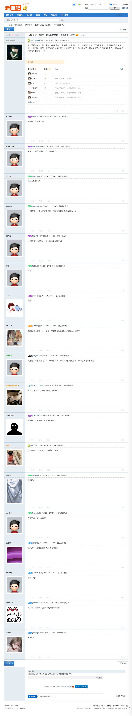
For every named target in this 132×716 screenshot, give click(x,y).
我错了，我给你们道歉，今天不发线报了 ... (49, 25)
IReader (34, 92)
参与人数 (32, 69)
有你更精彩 (18, 25)
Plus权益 (64, 14)
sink (32, 83)
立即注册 (125, 8)
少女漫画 (34, 88)
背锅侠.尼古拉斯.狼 (12, 385)
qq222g (9, 573)
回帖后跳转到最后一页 (47, 696)
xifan (8, 296)
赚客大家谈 (28, 25)
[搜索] (69, 20)
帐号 (86, 4)
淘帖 (45, 14)
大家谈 (20, 14)
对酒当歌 (34, 73)
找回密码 (125, 4)
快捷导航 (119, 15)
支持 (41, 141)
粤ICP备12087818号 (120, 705)
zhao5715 (9, 602)
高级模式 (99, 678)
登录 (62, 686)
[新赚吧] (17, 11)
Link (38, 677)
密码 (86, 8)
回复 (32, 111)
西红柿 (8, 543)
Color (32, 677)
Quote (42, 677)
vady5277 (9, 355)
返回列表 (123, 29)
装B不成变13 (10, 415)
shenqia (9, 176)
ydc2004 (9, 116)
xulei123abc (10, 146)
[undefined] (74, 4)
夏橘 (7, 266)
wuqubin (9, 206)
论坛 (10, 25)
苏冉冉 (8, 236)
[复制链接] (82, 35)
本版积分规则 (120, 696)
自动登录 (115, 4)
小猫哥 (8, 475)
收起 (121, 69)
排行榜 (54, 14)
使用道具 (115, 111)
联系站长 (95, 705)
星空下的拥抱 (10, 40)
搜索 (62, 20)
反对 (50, 141)
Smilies (48, 677)
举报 (122, 111)
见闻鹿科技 (21, 708)
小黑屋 (102, 705)
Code (45, 677)
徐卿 (7, 445)
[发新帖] (9, 29)
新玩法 (29, 14)
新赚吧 (5, 25)
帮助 (38, 14)
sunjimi (33, 78)
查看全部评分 (32, 102)
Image (35, 677)
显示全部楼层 (64, 40)
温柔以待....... (35, 97)
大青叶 (8, 632)
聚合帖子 (9, 14)
